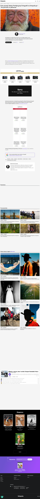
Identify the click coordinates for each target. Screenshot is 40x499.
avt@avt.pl (27, 487)
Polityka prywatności (16, 479)
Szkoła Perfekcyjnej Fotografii (11, 160)
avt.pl (26, 488)
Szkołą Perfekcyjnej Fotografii (13, 60)
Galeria (28, 477)
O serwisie (1, 481)
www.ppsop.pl (24, 148)
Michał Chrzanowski (22, 33)
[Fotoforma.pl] (20, 71)
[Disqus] (20, 196)
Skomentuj (14, 42)
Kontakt (1, 477)
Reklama (1, 478)
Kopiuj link (20, 42)
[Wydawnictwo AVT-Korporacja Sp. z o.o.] (11, 487)
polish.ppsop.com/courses (23, 103)
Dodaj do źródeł (8, 42)
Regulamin (15, 477)
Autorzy (1, 480)
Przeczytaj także (3, 208)
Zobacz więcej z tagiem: (7, 251)
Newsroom (1, 479)
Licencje (15, 478)
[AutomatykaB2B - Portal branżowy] (20, 496)
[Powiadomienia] (2, 497)
